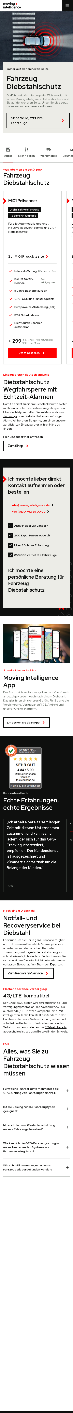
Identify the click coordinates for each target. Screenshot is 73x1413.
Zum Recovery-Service (25, 973)
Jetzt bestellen (29, 353)
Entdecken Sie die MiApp (23, 722)
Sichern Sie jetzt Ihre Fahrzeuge (27, 120)
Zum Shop (15, 446)
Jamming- (10, 416)
